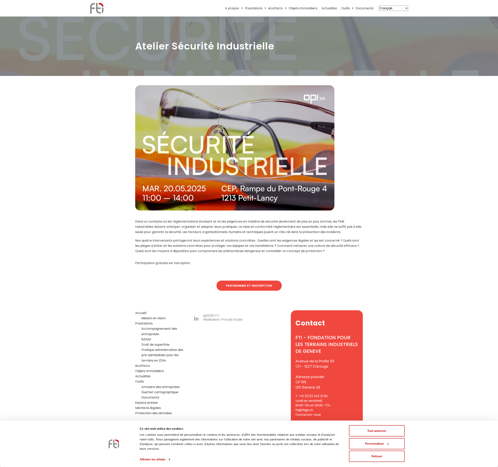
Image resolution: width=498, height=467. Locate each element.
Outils (345, 8)
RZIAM (146, 339)
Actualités (329, 8)
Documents (365, 8)
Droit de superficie (155, 344)
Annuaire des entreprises (160, 387)
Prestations (253, 8)
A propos (232, 8)
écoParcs (275, 8)
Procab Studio (232, 319)
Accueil (140, 313)
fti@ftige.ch (304, 410)
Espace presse (146, 402)
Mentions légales (148, 408)
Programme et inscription (249, 286)
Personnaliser (374, 443)
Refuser (377, 456)
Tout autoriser (376, 430)
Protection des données (153, 413)
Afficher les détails (152, 459)
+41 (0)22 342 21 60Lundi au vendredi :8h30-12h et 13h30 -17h (312, 401)
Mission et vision (153, 318)
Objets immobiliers (303, 8)
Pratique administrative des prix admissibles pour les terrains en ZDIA (162, 355)
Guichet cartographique (159, 392)
